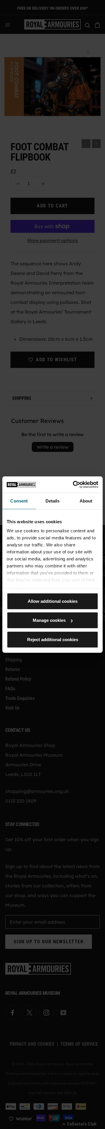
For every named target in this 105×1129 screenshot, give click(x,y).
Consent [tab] (19, 500)
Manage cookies (49, 620)
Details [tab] (53, 500)
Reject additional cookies (52, 639)
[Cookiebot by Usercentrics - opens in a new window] (74, 484)
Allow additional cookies (53, 600)
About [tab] (86, 500)
